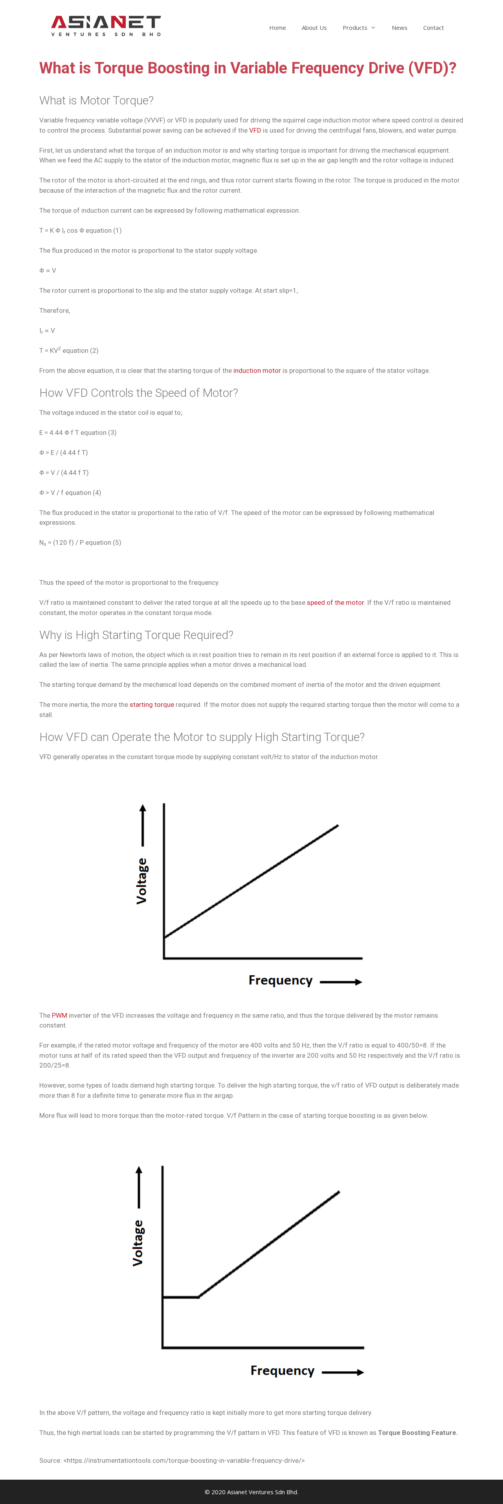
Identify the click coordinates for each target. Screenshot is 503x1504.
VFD (255, 130)
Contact (433, 27)
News (400, 27)
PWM (59, 1015)
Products (355, 27)
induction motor (257, 370)
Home (277, 27)
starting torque (152, 704)
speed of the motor (335, 602)
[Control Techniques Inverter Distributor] (106, 25)
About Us (314, 27)
